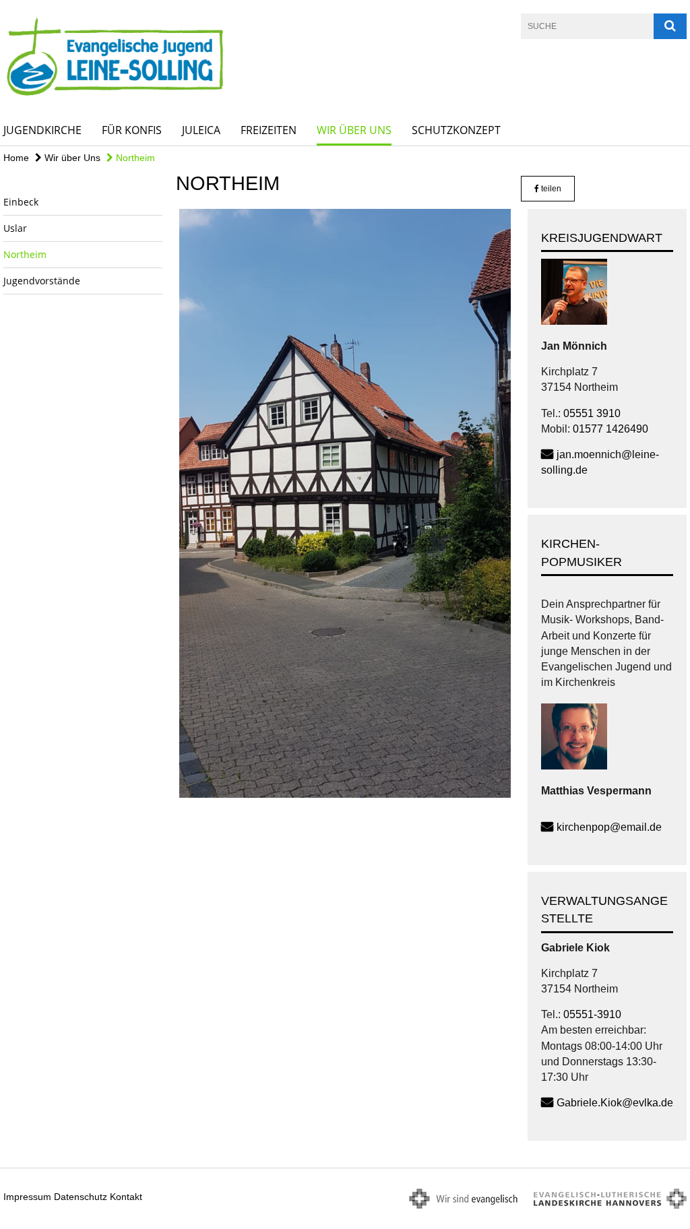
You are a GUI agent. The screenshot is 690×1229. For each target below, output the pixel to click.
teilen (550, 188)
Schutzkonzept (456, 130)
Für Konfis (132, 130)
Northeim (134, 157)
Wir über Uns (354, 130)
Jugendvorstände (41, 280)
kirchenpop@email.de (609, 827)
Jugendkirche (42, 130)
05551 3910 (592, 413)
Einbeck (20, 201)
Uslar (15, 228)
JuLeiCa (201, 130)
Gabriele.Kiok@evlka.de (615, 1102)
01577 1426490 (610, 429)
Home (16, 157)
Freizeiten (268, 130)
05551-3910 (592, 1014)
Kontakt (126, 1196)
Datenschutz (80, 1196)
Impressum (27, 1196)
